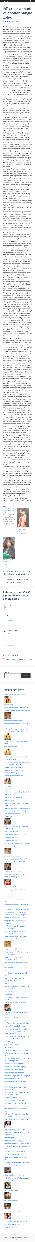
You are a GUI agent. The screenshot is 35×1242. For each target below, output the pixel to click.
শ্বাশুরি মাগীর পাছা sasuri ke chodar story (16, 909)
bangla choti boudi (11, 571)
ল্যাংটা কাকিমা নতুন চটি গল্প (10, 1201)
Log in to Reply (9, 620)
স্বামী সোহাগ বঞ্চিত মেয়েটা (10, 747)
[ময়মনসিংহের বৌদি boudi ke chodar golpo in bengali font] (10, 517)
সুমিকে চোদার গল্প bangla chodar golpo (15, 834)
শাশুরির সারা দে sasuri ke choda (13, 1070)
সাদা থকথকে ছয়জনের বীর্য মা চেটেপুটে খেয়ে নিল (15, 890)
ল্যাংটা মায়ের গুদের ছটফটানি (11, 1190)
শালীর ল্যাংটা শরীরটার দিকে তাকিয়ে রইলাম (14, 1129)
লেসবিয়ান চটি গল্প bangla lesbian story (15, 1221)
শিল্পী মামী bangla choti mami (13, 1042)
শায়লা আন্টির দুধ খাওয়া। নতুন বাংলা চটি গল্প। (15, 1151)
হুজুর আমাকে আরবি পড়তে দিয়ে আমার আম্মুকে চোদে (16, 707)
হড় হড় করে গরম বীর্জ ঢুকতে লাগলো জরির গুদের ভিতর (17, 710)
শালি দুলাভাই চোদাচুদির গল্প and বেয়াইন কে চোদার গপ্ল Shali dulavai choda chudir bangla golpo (17, 1146)
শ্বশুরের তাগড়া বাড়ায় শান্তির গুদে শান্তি (14, 949)
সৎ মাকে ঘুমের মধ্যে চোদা (10, 896)
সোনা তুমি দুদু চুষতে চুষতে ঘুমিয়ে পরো (13, 776)
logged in (15, 659)
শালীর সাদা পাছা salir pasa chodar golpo (16, 1119)
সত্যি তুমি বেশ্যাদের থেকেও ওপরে (12, 893)
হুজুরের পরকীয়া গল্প (8, 704)
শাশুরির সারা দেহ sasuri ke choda (13, 1064)
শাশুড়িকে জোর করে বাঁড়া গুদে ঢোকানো (13, 1097)
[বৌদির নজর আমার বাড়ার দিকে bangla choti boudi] (23, 517)
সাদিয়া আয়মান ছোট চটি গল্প (11, 887)
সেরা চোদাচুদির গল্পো (9, 789)
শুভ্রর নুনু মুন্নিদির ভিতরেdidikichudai (14, 1026)
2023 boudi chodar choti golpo (8, 560)
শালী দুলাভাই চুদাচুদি (9, 1138)
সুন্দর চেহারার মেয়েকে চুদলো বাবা (12, 856)
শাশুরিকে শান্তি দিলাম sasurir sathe (14, 1073)
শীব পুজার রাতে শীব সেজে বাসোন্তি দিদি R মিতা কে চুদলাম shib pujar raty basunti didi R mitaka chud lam (16, 1031)
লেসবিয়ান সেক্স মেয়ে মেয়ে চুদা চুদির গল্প (13, 1211)
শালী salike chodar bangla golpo (14, 1141)
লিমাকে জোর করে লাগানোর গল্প (11, 1227)
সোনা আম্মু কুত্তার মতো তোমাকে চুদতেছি (14, 786)
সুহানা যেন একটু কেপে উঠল (11, 831)
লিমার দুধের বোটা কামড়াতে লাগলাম (12, 1224)
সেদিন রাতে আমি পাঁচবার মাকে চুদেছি (13, 797)
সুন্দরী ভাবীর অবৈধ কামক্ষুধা (10, 837)
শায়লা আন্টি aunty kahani (11, 1154)
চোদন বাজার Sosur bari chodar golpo (16, 580)
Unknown (12, 606)
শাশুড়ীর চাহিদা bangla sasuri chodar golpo (17, 1076)
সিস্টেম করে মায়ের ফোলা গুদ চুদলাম (13, 871)
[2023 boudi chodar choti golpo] (9, 548)
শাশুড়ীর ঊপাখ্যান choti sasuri (12, 1079)
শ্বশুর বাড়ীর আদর (8, 983)
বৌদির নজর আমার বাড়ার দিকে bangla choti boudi (22, 529)
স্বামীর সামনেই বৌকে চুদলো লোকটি (13, 721)
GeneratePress (17, 1239)
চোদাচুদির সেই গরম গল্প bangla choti (15, 582)
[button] (31, 1)
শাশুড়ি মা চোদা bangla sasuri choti (14, 1100)
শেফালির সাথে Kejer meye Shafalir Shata (16, 1023)
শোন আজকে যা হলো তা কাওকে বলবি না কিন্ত (15, 1002)
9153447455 (12, 631)
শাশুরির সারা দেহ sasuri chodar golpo (15, 1067)
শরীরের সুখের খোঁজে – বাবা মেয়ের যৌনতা (14, 1175)
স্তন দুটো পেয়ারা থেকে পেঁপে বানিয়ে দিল (14, 767)
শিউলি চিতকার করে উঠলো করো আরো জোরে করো (16, 1050)
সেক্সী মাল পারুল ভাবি (9, 800)
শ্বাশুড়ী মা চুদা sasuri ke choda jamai (15, 918)
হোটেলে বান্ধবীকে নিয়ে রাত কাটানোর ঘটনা (14, 694)
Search (6, 672)
